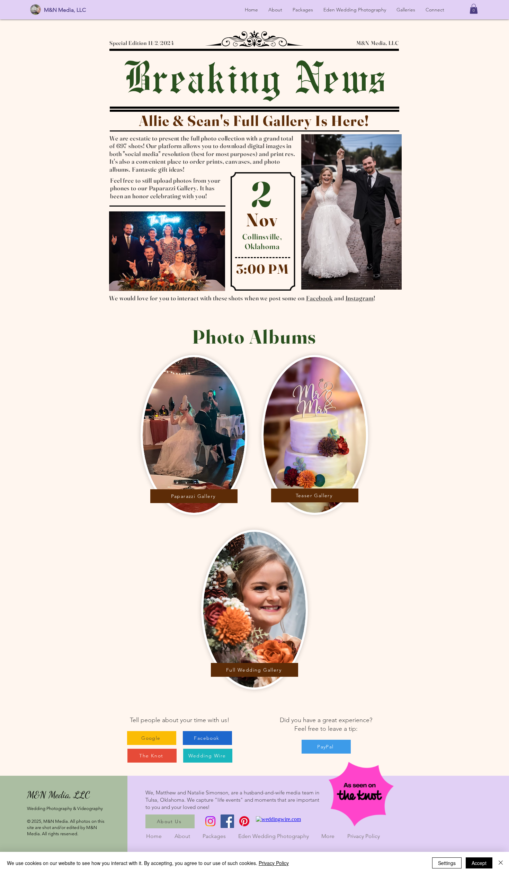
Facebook (319, 298)
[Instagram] (210, 821)
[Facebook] (227, 821)
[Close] (501, 862)
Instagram (360, 298)
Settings (447, 862)
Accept (479, 862)
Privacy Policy (363, 836)
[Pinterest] (244, 821)
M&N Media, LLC (65, 10)
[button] (474, 9)
